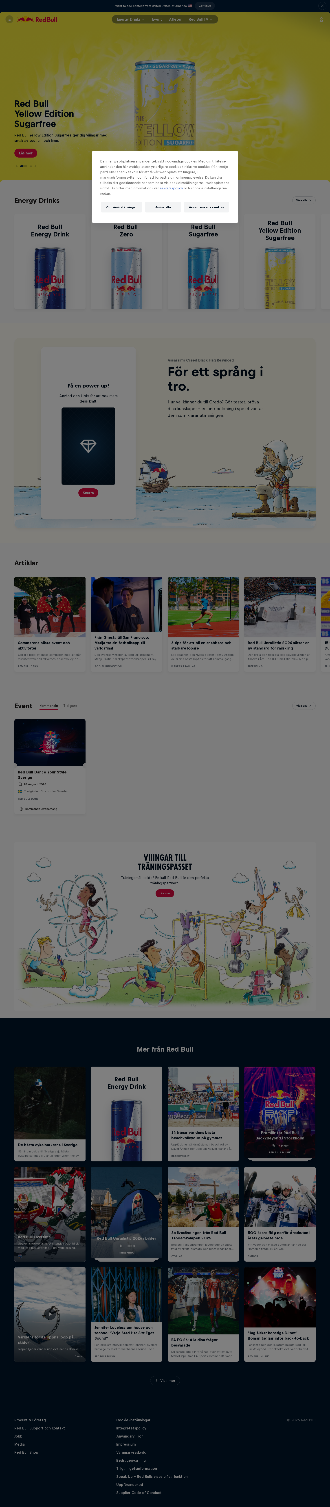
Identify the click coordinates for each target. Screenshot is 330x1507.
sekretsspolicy (171, 188)
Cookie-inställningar (121, 207)
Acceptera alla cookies (206, 207)
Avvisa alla (163, 207)
